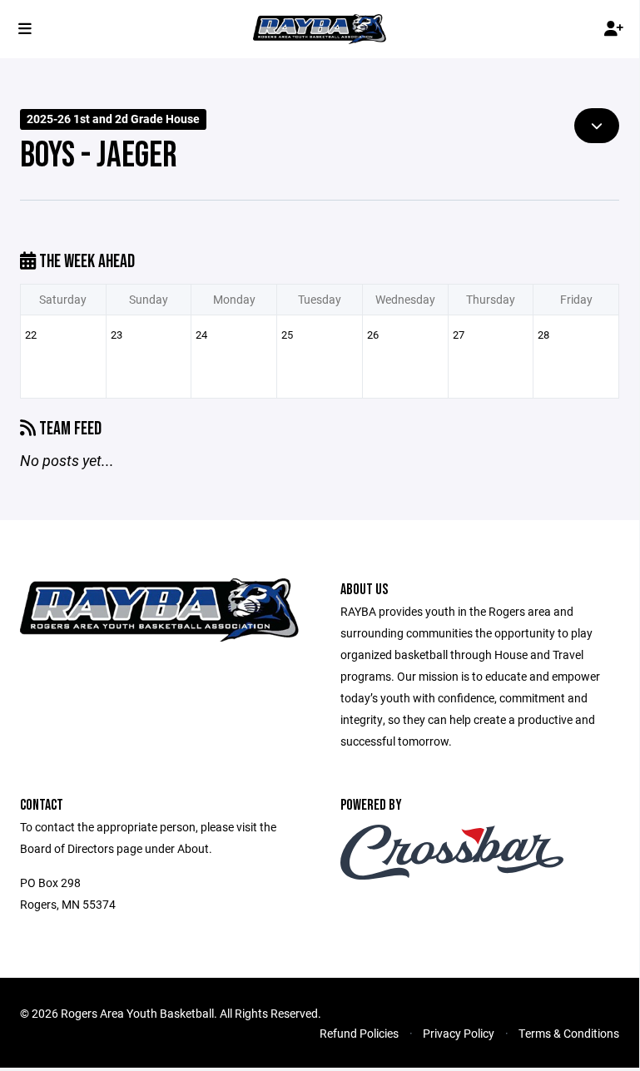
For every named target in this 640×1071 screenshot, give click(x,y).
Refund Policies (359, 1033)
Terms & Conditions (568, 1033)
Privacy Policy (458, 1033)
